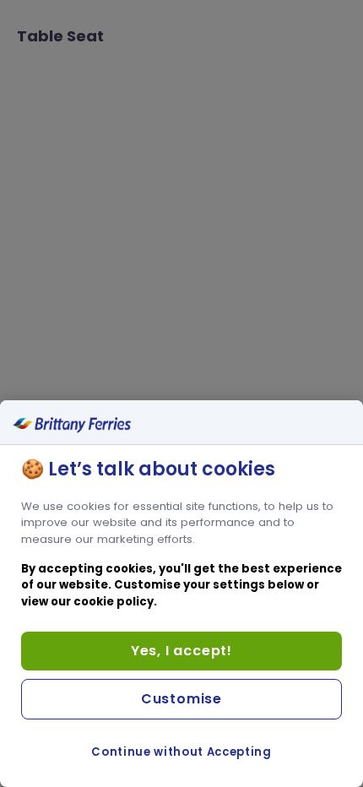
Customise (181, 698)
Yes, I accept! (181, 650)
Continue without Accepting (181, 752)
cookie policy (113, 602)
